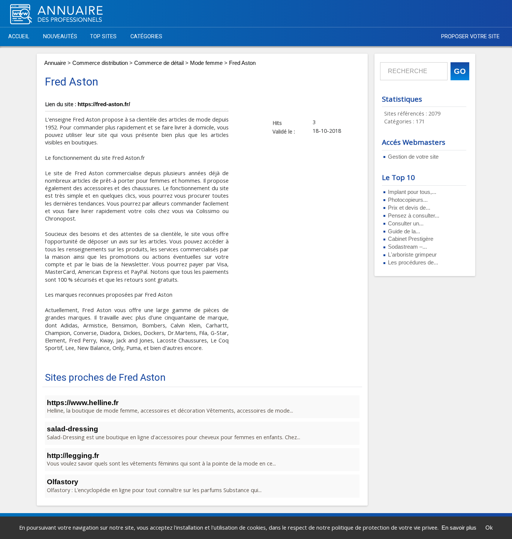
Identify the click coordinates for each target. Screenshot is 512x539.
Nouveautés (60, 36)
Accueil (18, 36)
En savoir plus (459, 528)
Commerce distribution (100, 63)
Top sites (103, 36)
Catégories (146, 36)
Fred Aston (242, 63)
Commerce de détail (159, 63)
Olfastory (62, 482)
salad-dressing (72, 429)
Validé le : (283, 131)
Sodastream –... (407, 247)
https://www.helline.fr (82, 403)
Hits (277, 123)
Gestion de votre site (413, 157)
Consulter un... (406, 224)
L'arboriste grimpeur (412, 255)
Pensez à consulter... (413, 216)
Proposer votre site (470, 36)
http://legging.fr (73, 455)
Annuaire (55, 63)
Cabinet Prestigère (410, 239)
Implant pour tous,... (412, 192)
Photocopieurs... (408, 200)
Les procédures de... (413, 263)
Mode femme (206, 63)
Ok (489, 528)
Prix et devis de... (409, 208)
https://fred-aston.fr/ (104, 104)
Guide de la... (404, 231)
